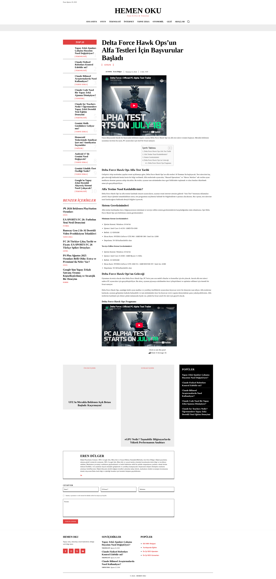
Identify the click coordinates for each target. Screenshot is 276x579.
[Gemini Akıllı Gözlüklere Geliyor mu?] (68, 126)
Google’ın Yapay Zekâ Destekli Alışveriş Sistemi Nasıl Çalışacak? (83, 184)
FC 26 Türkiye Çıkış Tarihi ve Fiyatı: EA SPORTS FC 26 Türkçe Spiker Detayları (79, 244)
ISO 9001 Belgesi (149, 543)
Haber (65, 282)
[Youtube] (83, 551)
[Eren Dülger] (104, 71)
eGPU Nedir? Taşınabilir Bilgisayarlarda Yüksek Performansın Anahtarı (147, 441)
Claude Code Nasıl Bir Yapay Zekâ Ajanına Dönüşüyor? (85, 92)
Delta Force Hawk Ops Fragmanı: (159, 163)
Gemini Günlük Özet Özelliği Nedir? (85, 169)
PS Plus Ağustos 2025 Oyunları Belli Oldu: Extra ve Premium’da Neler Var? (79, 258)
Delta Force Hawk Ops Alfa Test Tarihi (157, 151)
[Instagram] (71, 551)
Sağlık (79, 148)
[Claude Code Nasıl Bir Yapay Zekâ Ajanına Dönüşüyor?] (68, 93)
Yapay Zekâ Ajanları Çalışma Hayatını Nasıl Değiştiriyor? (85, 51)
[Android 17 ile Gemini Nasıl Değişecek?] (68, 157)
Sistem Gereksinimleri (151, 157)
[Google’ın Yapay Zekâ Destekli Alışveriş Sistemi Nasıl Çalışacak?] (68, 183)
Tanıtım (79, 98)
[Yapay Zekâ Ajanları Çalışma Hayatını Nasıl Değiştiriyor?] (68, 51)
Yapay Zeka (81, 84)
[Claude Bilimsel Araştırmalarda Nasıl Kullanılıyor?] (68, 79)
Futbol (66, 226)
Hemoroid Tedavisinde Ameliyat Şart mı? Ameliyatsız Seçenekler (86, 141)
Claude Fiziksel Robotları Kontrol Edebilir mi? (84, 64)
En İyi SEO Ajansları (150, 551)
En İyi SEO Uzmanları (151, 555)
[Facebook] (191, 71)
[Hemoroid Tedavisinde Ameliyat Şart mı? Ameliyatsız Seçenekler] (68, 140)
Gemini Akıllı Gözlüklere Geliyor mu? (84, 126)
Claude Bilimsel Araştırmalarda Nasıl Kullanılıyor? (86, 79)
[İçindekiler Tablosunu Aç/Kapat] (168, 148)
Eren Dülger (117, 71)
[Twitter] (196, 71)
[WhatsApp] (206, 71)
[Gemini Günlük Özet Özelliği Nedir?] (68, 171)
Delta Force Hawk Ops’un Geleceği (156, 160)
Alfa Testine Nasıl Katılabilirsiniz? (155, 154)
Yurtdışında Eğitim (150, 547)
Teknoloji (81, 56)
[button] (188, 21)
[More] (211, 71)
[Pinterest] (201, 71)
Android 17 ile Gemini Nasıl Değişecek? (82, 156)
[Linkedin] (81, 474)
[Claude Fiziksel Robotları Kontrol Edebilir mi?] (68, 65)
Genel (65, 251)
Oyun (65, 215)
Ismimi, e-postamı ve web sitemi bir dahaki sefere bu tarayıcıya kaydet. (86, 495)
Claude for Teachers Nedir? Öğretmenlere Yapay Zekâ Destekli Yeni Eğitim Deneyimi (86, 109)
